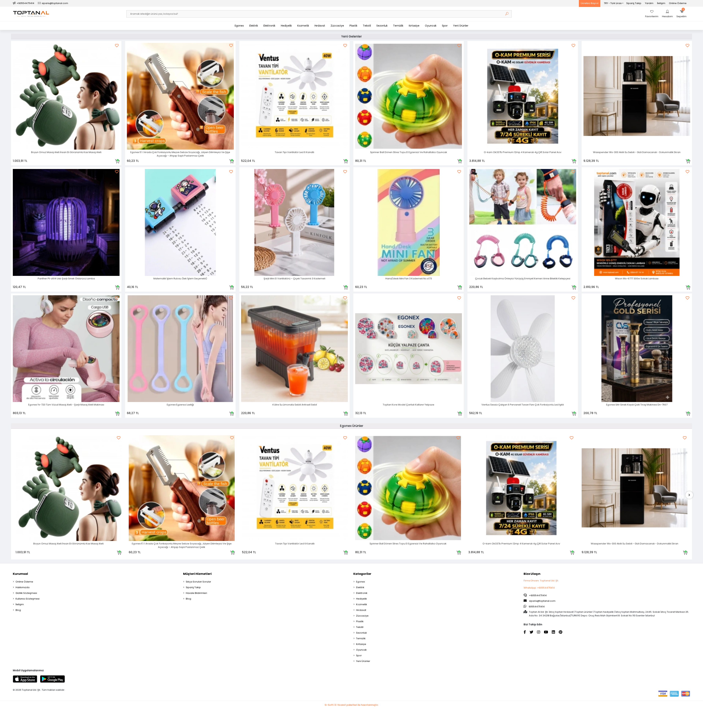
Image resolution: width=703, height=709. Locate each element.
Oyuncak (430, 25)
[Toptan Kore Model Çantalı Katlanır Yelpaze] (408, 348)
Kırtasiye (414, 25)
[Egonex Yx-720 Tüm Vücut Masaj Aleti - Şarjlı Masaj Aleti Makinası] (66, 348)
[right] (689, 495)
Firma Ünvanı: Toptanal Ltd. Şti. (541, 580)
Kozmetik (303, 25)
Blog (18, 610)
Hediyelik (286, 25)
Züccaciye (337, 25)
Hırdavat (320, 25)
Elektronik (269, 25)
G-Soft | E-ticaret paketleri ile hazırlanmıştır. (352, 705)
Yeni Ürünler (460, 25)
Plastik (353, 25)
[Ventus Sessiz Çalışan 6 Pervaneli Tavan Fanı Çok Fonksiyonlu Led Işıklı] (522, 348)
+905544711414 (538, 595)
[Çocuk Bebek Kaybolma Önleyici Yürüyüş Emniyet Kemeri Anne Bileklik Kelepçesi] (522, 222)
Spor (445, 25)
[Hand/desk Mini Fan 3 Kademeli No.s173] (408, 222)
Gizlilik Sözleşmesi (26, 593)
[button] (681, 14)
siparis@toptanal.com (542, 601)
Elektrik (253, 25)
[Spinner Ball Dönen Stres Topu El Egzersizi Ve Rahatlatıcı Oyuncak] (408, 96)
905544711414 (536, 606)
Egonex (239, 25)
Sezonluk (382, 25)
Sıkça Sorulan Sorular (198, 581)
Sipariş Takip (633, 3)
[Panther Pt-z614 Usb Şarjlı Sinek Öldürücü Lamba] (66, 222)
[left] (13, 495)
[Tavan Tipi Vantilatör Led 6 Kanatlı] (294, 96)
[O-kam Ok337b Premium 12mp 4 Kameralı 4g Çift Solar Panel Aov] (522, 96)
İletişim (661, 3)
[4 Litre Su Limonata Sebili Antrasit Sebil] (294, 348)
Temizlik (398, 25)
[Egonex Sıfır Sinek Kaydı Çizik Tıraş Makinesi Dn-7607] (636, 348)
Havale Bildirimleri (196, 593)
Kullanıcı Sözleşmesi (28, 598)
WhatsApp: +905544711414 (539, 587)
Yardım (649, 3)
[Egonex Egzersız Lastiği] (180, 348)
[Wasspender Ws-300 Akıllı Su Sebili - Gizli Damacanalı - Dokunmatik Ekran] (636, 96)
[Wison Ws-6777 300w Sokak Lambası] (636, 222)
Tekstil (367, 25)
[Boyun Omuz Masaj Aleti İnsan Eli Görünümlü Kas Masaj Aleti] (66, 96)
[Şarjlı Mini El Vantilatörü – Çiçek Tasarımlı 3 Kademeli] (294, 222)
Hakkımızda (22, 587)
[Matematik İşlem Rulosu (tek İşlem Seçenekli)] (180, 222)
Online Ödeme (678, 3)
